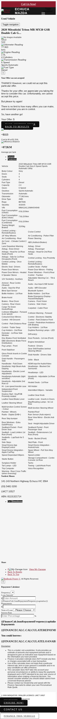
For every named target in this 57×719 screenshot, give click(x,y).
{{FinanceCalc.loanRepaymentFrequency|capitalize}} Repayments (24, 602)
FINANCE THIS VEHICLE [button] (19, 716)
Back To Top (13, 574)
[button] (28, 646)
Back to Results (17, 127)
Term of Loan (7, 610)
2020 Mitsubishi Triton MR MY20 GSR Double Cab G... (25, 31)
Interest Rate (6, 613)
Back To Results (15, 572)
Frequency (5, 592)
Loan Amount (7, 595)
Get (15, 501)
